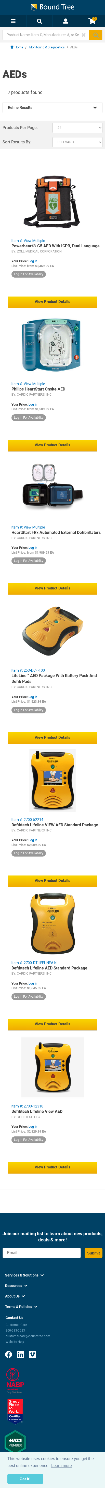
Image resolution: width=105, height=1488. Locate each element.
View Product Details (52, 301)
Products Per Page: (20, 127)
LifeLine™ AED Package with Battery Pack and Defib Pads (54, 678)
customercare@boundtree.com (28, 1336)
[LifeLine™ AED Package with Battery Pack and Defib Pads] (52, 631)
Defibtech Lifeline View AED (36, 1111)
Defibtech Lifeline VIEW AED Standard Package (54, 824)
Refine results (20, 107)
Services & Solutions (24, 1275)
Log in (33, 261)
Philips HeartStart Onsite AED (38, 389)
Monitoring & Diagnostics (47, 47)
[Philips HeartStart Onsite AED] (52, 344)
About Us (15, 1296)
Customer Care (16, 1325)
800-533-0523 (15, 1330)
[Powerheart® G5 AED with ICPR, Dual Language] (52, 201)
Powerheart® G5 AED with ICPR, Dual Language (55, 246)
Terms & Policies (21, 1307)
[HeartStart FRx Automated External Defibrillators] (52, 488)
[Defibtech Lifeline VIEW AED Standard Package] (52, 780)
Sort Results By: (17, 142)
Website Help (15, 1342)
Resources (16, 1286)
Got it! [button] (25, 1479)
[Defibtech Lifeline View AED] (52, 1067)
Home (19, 47)
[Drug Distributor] (15, 1381)
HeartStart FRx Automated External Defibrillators (56, 532)
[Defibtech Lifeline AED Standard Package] (52, 923)
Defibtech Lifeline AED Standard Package (49, 968)
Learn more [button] (61, 1465)
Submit (93, 1253)
